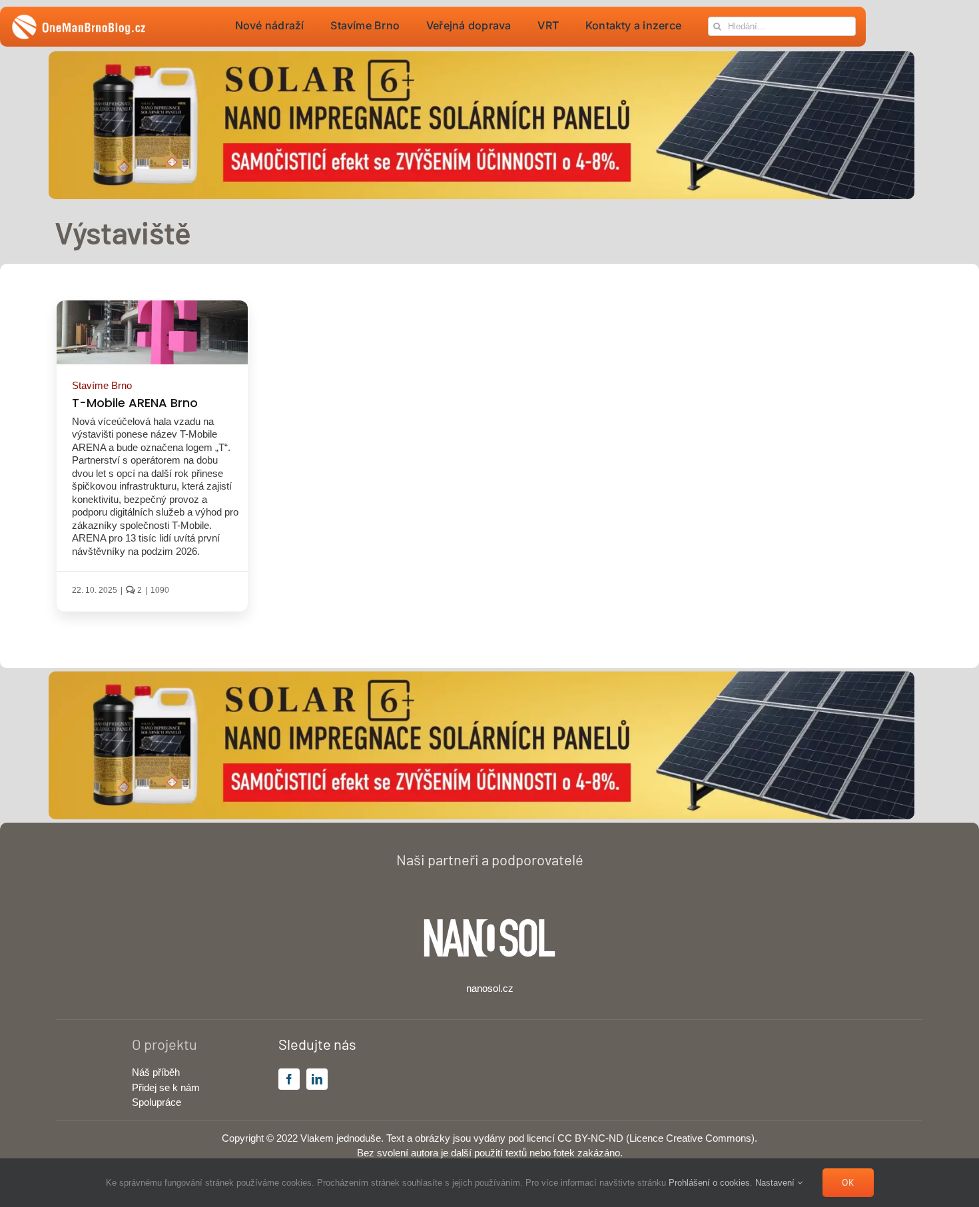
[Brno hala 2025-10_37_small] (152, 305)
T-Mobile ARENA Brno (135, 402)
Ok (848, 1182)
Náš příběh (156, 1072)
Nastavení (776, 1183)
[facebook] (289, 1079)
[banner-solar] (481, 56)
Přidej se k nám (166, 1087)
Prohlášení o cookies (709, 1183)
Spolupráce (156, 1102)
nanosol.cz (489, 988)
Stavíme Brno (102, 385)
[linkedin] (317, 1079)
